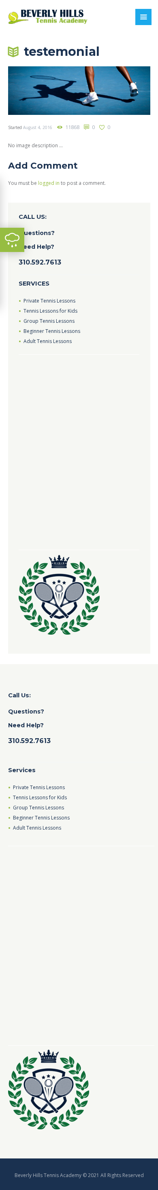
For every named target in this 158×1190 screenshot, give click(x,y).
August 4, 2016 (37, 127)
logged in (49, 183)
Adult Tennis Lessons (47, 341)
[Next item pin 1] (114, 90)
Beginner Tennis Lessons (51, 331)
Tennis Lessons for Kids (50, 310)
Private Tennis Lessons (49, 300)
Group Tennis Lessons (49, 321)
